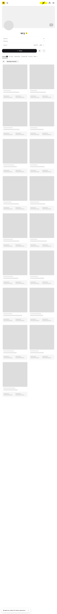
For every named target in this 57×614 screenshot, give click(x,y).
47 (43, 38)
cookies (11, 610)
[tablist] (36, 56)
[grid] (28, 231)
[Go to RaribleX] (43, 3)
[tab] (5, 56)
